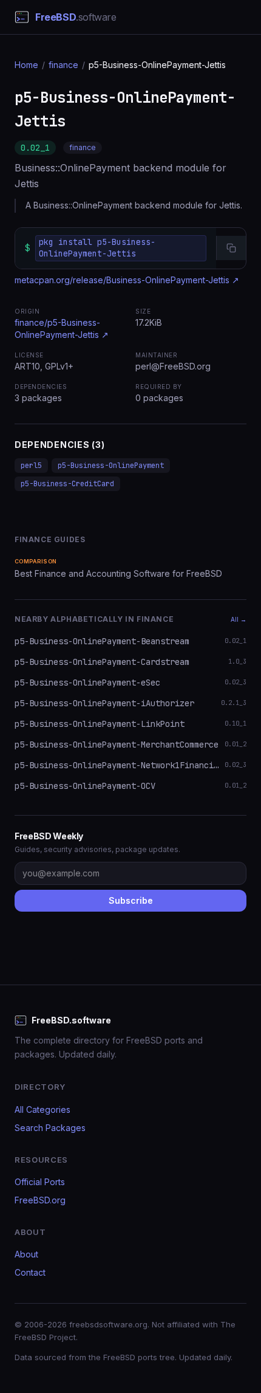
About (26, 1254)
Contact (30, 1272)
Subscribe (131, 900)
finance (63, 65)
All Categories (42, 1109)
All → (238, 619)
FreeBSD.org (40, 1200)
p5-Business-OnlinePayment (111, 465)
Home (26, 65)
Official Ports (40, 1182)
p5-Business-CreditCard (67, 484)
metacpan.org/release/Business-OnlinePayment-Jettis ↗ (127, 280)
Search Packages (50, 1128)
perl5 (31, 465)
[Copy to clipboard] (231, 248)
